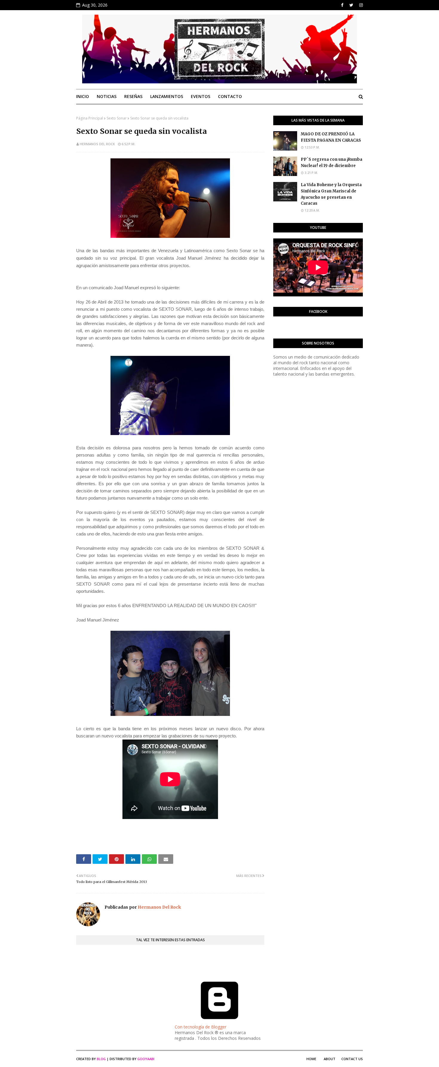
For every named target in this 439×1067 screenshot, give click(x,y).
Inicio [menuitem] (82, 96)
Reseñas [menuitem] (133, 96)
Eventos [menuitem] (200, 96)
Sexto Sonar (117, 118)
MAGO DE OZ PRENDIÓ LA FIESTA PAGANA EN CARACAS (331, 137)
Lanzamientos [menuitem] (166, 96)
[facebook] (342, 5)
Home (311, 1059)
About (329, 1059)
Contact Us (352, 1059)
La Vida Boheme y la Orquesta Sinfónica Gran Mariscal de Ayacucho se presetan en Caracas (331, 194)
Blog (101, 1059)
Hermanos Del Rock (97, 144)
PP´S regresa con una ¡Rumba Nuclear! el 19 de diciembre (331, 162)
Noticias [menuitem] (106, 96)
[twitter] (351, 5)
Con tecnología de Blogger (200, 1027)
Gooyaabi (145, 1059)
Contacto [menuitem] (230, 96)
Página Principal (89, 118)
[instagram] (360, 5)
